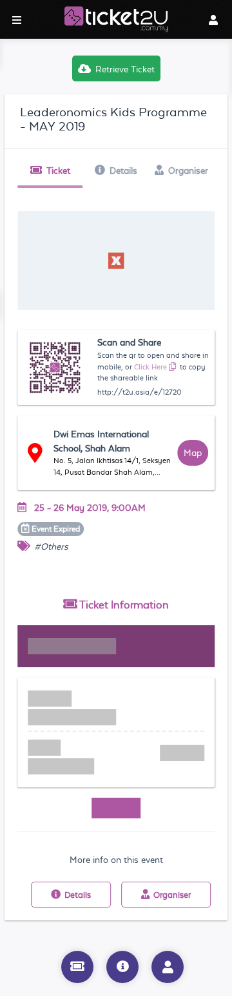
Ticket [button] (58, 170)
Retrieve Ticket (125, 69)
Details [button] (123, 170)
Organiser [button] (188, 170)
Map (193, 453)
